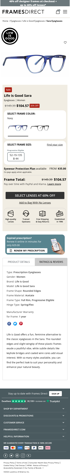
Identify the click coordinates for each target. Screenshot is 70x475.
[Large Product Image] (35, 65)
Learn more (54, 184)
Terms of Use (21, 462)
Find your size (55, 144)
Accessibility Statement (13, 468)
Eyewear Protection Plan (19, 168)
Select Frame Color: (21, 113)
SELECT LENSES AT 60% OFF (35, 195)
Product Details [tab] (19, 261)
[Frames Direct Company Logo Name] (23, 11)
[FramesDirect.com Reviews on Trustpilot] (35, 400)
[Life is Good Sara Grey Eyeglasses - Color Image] (40, 130)
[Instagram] (23, 456)
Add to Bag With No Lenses (35, 202)
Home (5, 20)
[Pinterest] (17, 456)
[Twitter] (11, 456)
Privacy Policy (9, 462)
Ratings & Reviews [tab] (51, 261)
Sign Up (55, 393)
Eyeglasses (16, 20)
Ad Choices (20, 465)
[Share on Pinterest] (21, 324)
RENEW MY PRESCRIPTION (29, 250)
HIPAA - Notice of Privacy (37, 465)
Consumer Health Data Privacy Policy (44, 462)
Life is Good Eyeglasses (34, 20)
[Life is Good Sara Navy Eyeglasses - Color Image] (18, 130)
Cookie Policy (9, 465)
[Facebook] (6, 456)
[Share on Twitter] (15, 324)
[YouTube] (29, 456)
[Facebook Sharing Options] (9, 324)
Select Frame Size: (19, 144)
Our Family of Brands (33, 468)
